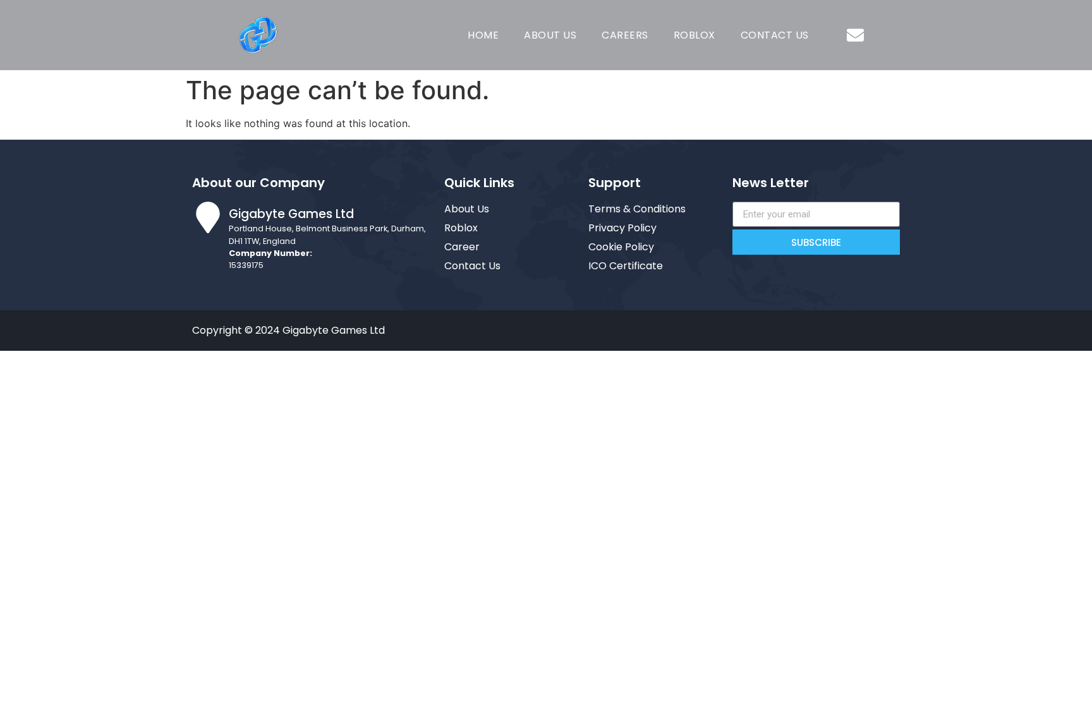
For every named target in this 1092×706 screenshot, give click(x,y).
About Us (550, 35)
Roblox (694, 35)
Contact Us (775, 35)
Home (483, 35)
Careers (625, 35)
